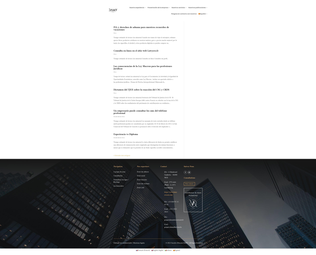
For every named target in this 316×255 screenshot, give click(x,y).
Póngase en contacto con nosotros (184, 14)
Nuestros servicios (178, 8)
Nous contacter (189, 184)
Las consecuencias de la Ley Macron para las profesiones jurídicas (143, 67)
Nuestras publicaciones (197, 8)
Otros (115, 33)
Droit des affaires (143, 171)
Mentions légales (139, 243)
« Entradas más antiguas (122, 155)
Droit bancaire (142, 179)
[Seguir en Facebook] (185, 172)
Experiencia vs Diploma (126, 134)
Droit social (141, 175)
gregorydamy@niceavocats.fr (174, 220)
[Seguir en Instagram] (189, 172)
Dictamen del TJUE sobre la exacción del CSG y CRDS (141, 90)
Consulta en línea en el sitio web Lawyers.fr (136, 51)
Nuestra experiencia (137, 8)
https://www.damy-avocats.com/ (170, 194)
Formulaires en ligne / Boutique (121, 181)
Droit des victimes (143, 183)
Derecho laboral (117, 117)
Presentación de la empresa (158, 8)
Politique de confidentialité (123, 243)
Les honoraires (119, 186)
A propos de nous (119, 171)
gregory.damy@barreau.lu (173, 227)
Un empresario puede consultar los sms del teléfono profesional (140, 112)
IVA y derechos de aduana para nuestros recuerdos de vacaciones (141, 28)
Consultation (118, 175)
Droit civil (140, 187)
